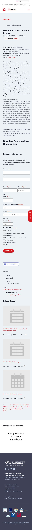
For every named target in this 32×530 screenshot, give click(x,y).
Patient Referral (8, 4)
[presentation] (17, 316)
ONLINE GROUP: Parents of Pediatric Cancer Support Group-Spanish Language (21, 407)
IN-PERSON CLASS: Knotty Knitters (12, 394)
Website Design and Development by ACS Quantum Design (18, 523)
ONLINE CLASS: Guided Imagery (11, 362)
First (4, 176)
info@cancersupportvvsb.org (13, 491)
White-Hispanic (9, 240)
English (20, 1)
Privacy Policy (9, 497)
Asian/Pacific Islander (10, 231)
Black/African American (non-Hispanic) (15, 233)
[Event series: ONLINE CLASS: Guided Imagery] (24, 365)
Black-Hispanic (9, 235)
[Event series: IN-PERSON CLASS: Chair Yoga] (24, 397)
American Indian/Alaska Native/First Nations (16, 237)
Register (7, 250)
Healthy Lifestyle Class (13, 295)
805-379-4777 (12, 57)
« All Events (6, 19)
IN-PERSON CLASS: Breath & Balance (12, 289)
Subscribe (30, 217)
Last (4, 183)
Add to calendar (11, 264)
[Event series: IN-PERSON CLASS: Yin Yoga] (25, 334)
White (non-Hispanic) (10, 242)
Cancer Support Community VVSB (13, 522)
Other (6, 244)
